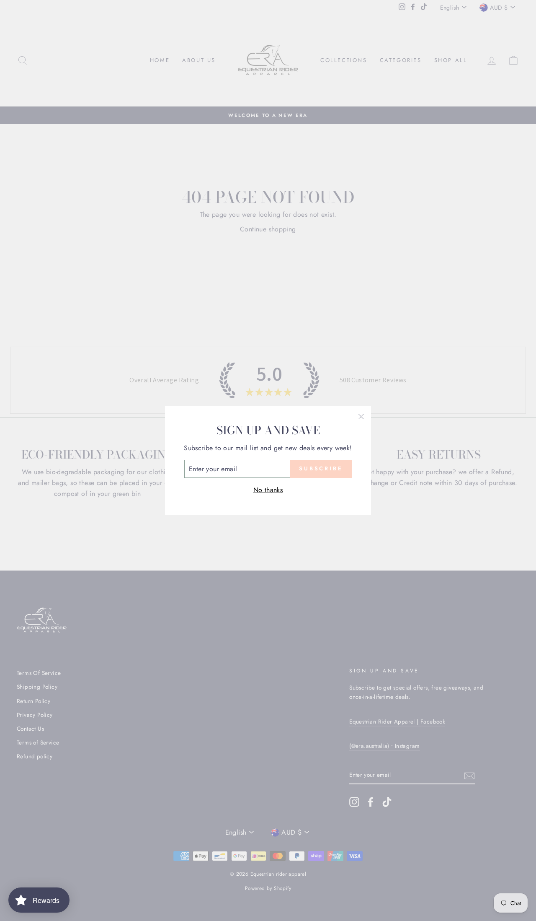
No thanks (268, 490)
